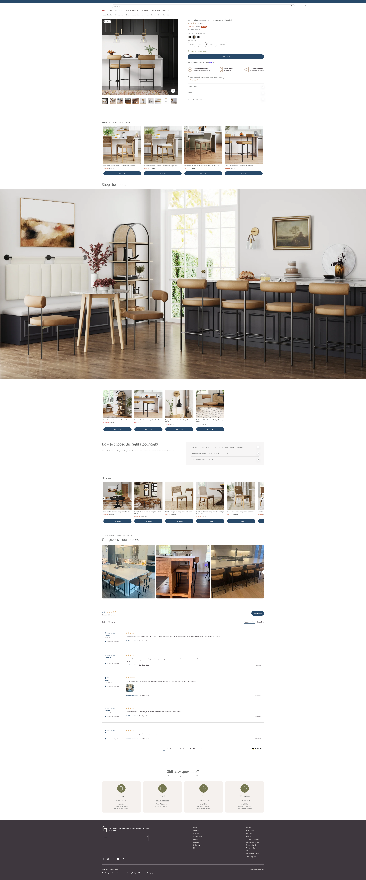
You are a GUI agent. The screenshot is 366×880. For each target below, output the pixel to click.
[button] (226, 23)
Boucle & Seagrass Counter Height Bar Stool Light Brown (161, 165)
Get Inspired (155, 10)
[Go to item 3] (120, 101)
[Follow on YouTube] (118, 859)
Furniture (110, 15)
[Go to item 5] (135, 101)
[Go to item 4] (128, 101)
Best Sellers (144, 10)
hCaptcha (120, 873)
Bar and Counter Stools (122, 15)
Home (104, 15)
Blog (194, 848)
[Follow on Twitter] (108, 859)
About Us (165, 10)
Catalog (196, 830)
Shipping (249, 833)
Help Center (250, 830)
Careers (196, 839)
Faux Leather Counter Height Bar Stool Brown (239, 165)
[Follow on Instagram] (113, 859)
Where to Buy (197, 836)
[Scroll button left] (102, 572)
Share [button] (147, 640)
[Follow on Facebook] (103, 859)
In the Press (197, 845)
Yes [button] (140, 640)
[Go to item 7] (151, 101)
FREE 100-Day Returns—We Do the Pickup (183, 2)
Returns (248, 836)
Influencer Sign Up (252, 842)
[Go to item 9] (166, 101)
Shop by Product (114, 10)
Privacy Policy (251, 848)
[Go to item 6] (143, 101)
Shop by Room (131, 10)
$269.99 (146, 168)
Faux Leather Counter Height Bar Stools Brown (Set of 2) (150, 15)
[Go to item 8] (158, 101)
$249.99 (106, 168)
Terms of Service (251, 845)
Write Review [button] (257, 613)
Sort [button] (103, 622)
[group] (112, 612)
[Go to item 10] (174, 101)
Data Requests (251, 856)
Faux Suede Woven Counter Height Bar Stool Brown (119, 165)
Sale (103, 10)
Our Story (196, 833)
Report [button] (143, 640)
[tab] (249, 622)
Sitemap (249, 851)
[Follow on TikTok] (123, 859)
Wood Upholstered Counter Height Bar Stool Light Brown (201, 165)
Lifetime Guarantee (252, 839)
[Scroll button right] (264, 572)
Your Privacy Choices (112, 869)
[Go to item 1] (105, 101)
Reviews (196, 842)
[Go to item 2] (113, 101)
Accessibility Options (253, 854)
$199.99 (186, 168)
